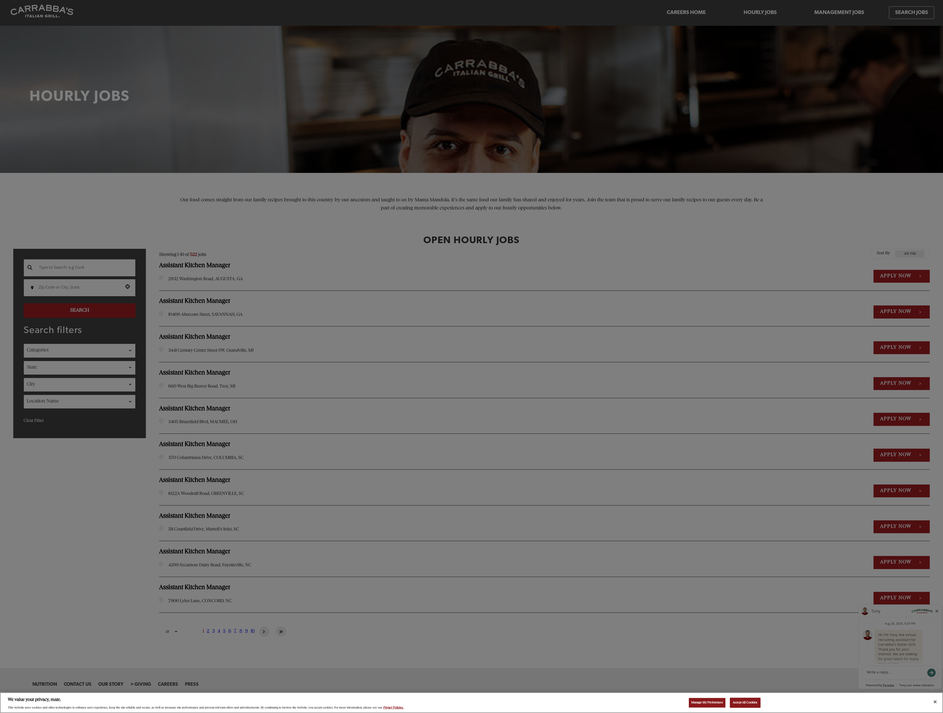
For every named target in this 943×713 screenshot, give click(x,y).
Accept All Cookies (745, 702)
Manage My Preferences (707, 702)
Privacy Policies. (393, 708)
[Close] (935, 701)
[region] (471, 702)
